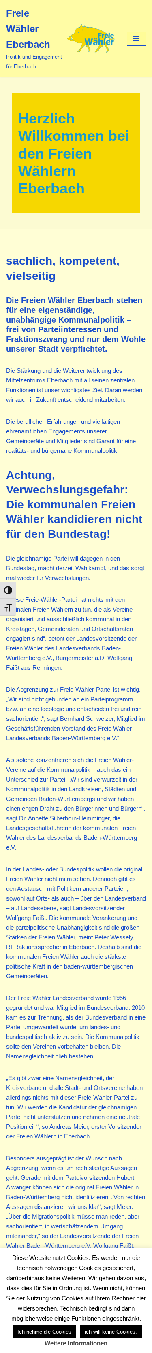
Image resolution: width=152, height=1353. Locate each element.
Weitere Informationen (76, 1343)
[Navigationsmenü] (136, 39)
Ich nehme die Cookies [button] (44, 1332)
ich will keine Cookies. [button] (111, 1332)
